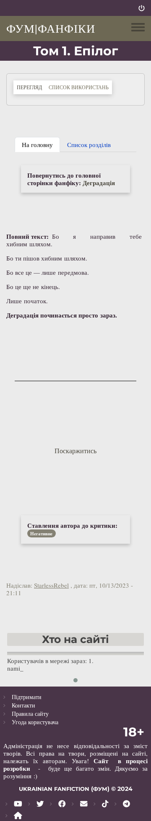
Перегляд (31, 86)
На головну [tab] (37, 144)
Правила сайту (30, 714)
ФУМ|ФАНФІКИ (50, 28)
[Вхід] (141, 8)
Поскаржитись (75, 450)
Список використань (79, 87)
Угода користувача (35, 722)
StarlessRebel (51, 585)
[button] (75, 680)
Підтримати (27, 697)
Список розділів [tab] (89, 144)
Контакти (23, 705)
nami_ (15, 668)
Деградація (99, 182)
